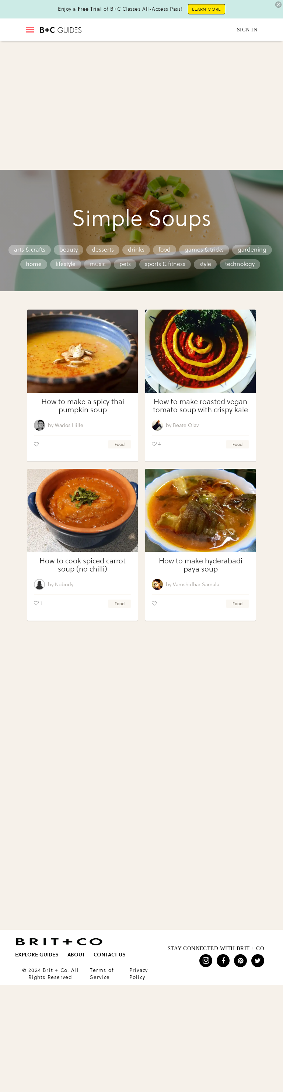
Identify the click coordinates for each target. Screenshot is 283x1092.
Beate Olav (186, 425)
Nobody (64, 584)
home (34, 263)
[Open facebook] (223, 960)
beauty (68, 249)
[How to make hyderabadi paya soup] (200, 510)
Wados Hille (69, 425)
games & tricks (204, 249)
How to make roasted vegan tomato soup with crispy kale (200, 405)
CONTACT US (110, 955)
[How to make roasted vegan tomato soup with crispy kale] (200, 351)
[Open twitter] (257, 960)
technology (240, 263)
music (97, 263)
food (164, 249)
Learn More (206, 9)
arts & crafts (29, 249)
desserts (103, 249)
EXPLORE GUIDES (37, 955)
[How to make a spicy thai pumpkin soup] (82, 351)
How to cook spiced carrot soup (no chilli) (82, 565)
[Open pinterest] (240, 960)
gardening (252, 249)
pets (125, 263)
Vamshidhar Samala (196, 584)
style (205, 263)
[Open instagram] (205, 960)
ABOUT (76, 955)
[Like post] (36, 444)
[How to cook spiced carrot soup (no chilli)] (82, 510)
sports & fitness (165, 263)
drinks (136, 249)
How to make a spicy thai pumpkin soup (82, 405)
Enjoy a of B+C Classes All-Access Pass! (120, 9)
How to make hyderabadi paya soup (200, 565)
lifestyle (66, 263)
